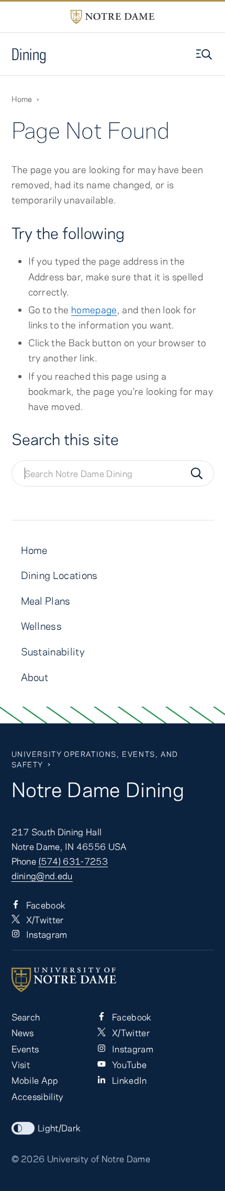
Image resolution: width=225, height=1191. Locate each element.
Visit (21, 1064)
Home (22, 99)
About (35, 677)
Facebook (45, 905)
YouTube (128, 1064)
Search (26, 1017)
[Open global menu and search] (205, 54)
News (23, 1032)
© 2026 (28, 1158)
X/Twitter (44, 919)
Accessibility (38, 1096)
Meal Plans (46, 600)
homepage (94, 309)
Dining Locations (59, 575)
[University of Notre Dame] (113, 979)
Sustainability (53, 651)
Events (25, 1048)
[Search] (196, 473)
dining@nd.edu (42, 875)
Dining (29, 54)
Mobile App (35, 1080)
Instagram (46, 934)
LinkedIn (128, 1080)
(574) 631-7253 (73, 861)
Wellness (41, 625)
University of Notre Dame (98, 1158)
